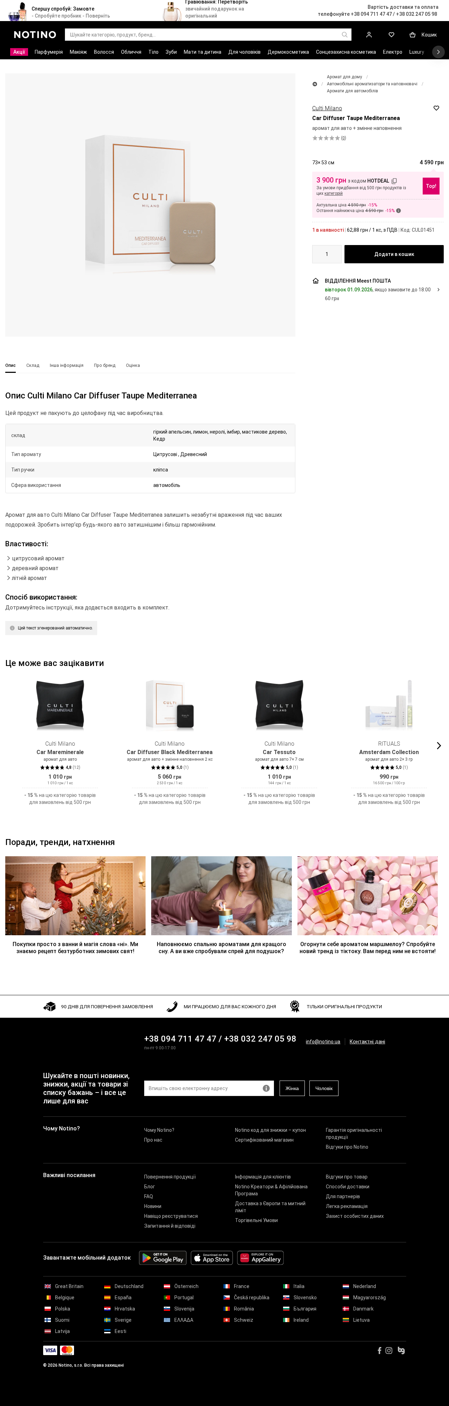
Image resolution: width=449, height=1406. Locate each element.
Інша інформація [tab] (66, 365)
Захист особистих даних (355, 1216)
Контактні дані (367, 1042)
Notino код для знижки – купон (270, 1130)
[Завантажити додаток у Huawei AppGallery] (260, 1258)
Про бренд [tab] (104, 365)
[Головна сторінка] (314, 84)
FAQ (148, 1196)
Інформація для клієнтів (263, 1177)
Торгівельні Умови (256, 1220)
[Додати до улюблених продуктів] (436, 108)
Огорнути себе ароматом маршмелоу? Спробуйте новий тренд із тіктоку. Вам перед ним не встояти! (368, 948)
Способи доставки (347, 1186)
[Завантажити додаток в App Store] (212, 1258)
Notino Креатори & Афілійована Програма (271, 1190)
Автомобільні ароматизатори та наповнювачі (372, 83)
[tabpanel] (150, 521)
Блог (149, 1186)
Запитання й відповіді (169, 1226)
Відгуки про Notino (347, 1147)
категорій (333, 193)
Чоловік (324, 1088)
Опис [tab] (10, 365)
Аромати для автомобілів (352, 90)
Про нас (153, 1140)
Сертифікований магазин (264, 1140)
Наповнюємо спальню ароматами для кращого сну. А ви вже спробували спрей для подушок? (221, 948)
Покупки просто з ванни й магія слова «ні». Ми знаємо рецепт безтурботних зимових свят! (75, 948)
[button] (150, 205)
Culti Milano (327, 108)
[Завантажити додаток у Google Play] (163, 1258)
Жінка (292, 1088)
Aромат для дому (344, 76)
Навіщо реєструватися (171, 1216)
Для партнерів (343, 1196)
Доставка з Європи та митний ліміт (270, 1207)
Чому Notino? (159, 1130)
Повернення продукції (170, 1177)
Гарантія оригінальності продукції (354, 1133)
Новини (152, 1206)
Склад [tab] (32, 365)
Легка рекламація (347, 1206)
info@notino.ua (323, 1041)
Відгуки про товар (347, 1177)
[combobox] (327, 254)
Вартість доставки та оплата (403, 7)
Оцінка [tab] (133, 365)
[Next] (438, 745)
